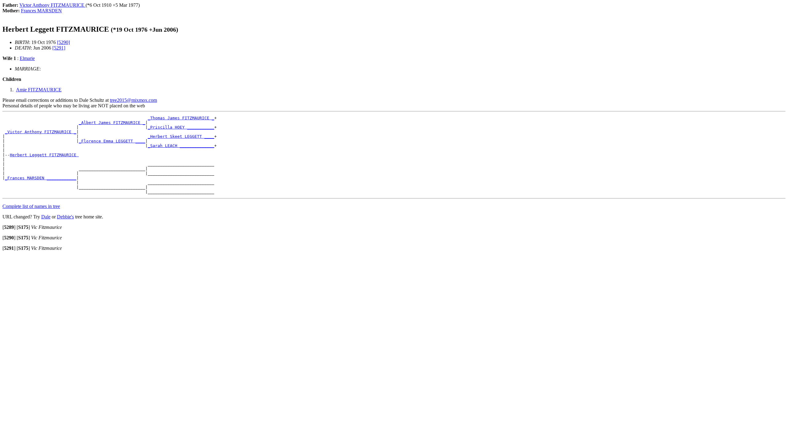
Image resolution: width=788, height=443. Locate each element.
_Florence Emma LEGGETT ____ (112, 141)
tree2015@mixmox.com (133, 100)
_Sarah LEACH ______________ (181, 145)
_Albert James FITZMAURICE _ (112, 122)
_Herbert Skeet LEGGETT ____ (181, 136)
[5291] (58, 47)
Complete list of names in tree (31, 206)
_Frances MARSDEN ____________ (40, 178)
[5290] (63, 42)
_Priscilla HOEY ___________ (181, 127)
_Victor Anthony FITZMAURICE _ (40, 132)
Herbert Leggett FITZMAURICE (44, 155)
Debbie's (65, 216)
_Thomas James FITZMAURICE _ (181, 118)
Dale (45, 216)
